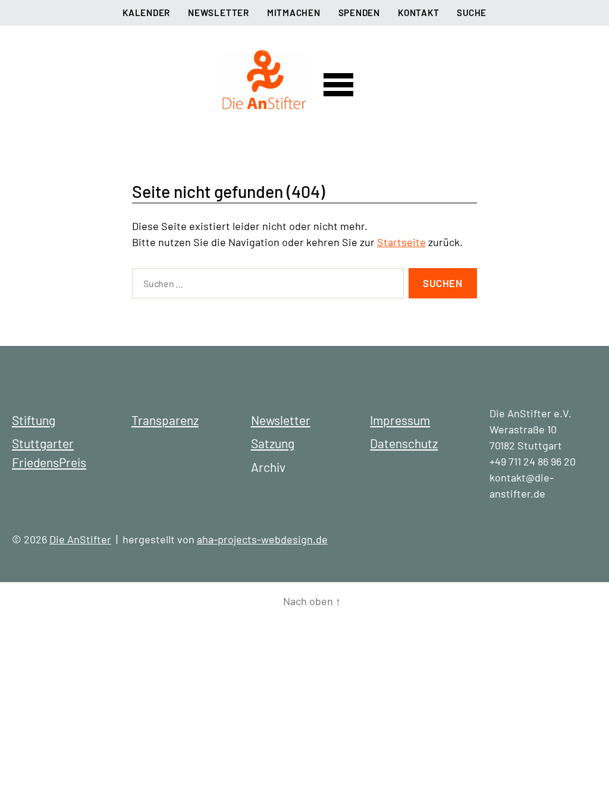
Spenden (359, 12)
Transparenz (165, 420)
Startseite (401, 241)
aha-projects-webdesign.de (262, 539)
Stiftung (33, 420)
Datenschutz (404, 443)
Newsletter (218, 12)
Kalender (146, 12)
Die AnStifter (80, 539)
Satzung (272, 443)
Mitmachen (294, 12)
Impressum (400, 420)
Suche (471, 12)
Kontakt (418, 12)
